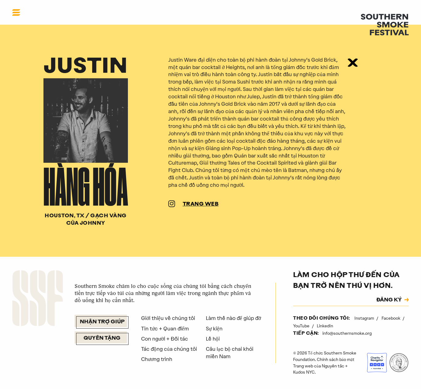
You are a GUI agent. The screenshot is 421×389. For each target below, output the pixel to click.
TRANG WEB (201, 204)
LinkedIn (325, 325)
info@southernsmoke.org (347, 333)
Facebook (391, 318)
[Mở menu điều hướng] (16, 12)
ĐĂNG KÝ (389, 300)
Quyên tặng (102, 338)
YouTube (301, 325)
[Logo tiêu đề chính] (385, 24)
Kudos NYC (304, 372)
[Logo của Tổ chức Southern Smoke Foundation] (37, 299)
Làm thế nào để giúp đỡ (233, 318)
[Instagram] (171, 205)
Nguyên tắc (333, 365)
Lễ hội (213, 339)
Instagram (364, 318)
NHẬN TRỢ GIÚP (102, 322)
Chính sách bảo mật (335, 359)
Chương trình (156, 359)
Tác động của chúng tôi (169, 349)
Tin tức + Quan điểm (165, 329)
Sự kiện (214, 329)
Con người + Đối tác (164, 339)
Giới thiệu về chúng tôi (168, 318)
